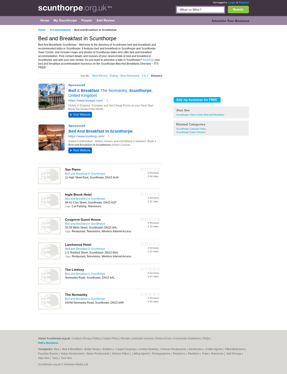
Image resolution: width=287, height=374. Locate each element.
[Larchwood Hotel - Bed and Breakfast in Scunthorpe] (49, 258)
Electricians (196, 349)
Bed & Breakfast (72, 349)
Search (238, 9)
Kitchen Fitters (121, 353)
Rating (114, 75)
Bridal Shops (92, 349)
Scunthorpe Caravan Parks (191, 128)
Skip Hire (44, 358)
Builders (108, 349)
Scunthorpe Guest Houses (190, 132)
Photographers (161, 353)
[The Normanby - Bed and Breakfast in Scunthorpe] (49, 308)
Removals (217, 353)
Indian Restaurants (73, 353)
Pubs (205, 353)
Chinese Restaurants (173, 349)
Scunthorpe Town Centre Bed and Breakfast (200, 114)
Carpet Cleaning (125, 349)
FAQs (206, 338)
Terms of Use (163, 338)
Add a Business (48, 342)
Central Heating (148, 349)
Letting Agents (141, 353)
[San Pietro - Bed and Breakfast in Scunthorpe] (49, 183)
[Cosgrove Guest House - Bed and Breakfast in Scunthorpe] (49, 233)
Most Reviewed (129, 75)
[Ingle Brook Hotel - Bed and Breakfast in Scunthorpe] (49, 208)
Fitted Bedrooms (235, 349)
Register (244, 2)
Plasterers (179, 353)
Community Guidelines (187, 338)
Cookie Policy (110, 338)
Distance (156, 75)
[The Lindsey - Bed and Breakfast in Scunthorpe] (49, 283)
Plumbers (194, 353)
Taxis (55, 358)
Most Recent (99, 75)
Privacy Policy (91, 338)
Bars (57, 349)
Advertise (148, 59)
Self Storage (234, 353)
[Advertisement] (211, 60)
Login (231, 2)
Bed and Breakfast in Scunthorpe (85, 173)
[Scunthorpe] (75, 10)
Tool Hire (66, 358)
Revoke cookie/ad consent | (138, 338)
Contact (76, 338)
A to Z (145, 75)
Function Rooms (48, 353)
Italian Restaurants (98, 353)
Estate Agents (214, 349)
